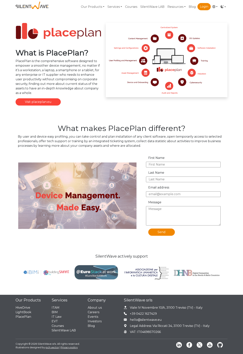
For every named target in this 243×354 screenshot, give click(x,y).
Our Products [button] (91, 7)
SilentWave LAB (152, 7)
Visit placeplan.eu (38, 102)
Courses (131, 7)
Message (154, 202)
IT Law (57, 317)
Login (204, 6)
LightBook (23, 312)
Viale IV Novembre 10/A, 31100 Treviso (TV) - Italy (166, 307)
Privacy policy (69, 347)
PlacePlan (23, 317)
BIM (55, 312)
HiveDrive (23, 307)
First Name (156, 158)
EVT (55, 321)
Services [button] (113, 7)
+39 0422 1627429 (143, 313)
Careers (93, 312)
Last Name (156, 172)
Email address (158, 187)
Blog (192, 7)
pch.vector (52, 347)
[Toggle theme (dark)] (223, 7)
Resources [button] (175, 7)
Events (93, 317)
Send (162, 232)
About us (95, 307)
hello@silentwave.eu (146, 320)
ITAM (55, 307)
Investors (95, 321)
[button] (215, 7)
